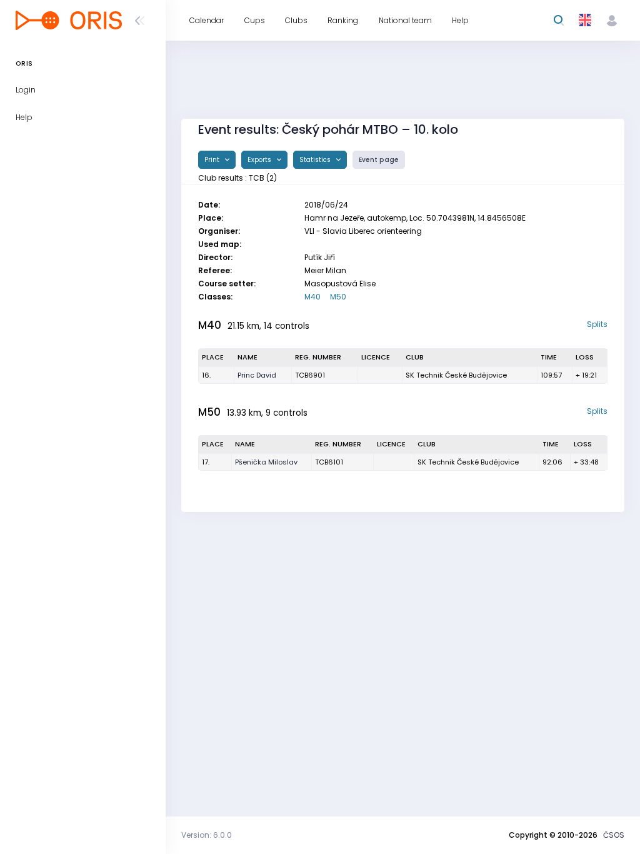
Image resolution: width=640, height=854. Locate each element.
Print (212, 159)
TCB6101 (329, 462)
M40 (312, 296)
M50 (338, 296)
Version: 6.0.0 (206, 835)
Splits (597, 324)
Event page (379, 159)
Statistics (315, 159)
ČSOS (613, 835)
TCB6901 (310, 375)
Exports (260, 159)
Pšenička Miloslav (266, 462)
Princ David (257, 375)
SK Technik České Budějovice (456, 375)
